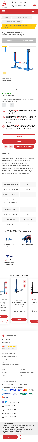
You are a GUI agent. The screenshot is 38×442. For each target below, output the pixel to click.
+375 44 (20, 2)
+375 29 (13, 402)
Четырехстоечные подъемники (11, 364)
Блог (21, 375)
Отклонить (27, 437)
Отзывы (4, 378)
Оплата (19, 117)
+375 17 (20, 5)
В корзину (19, 136)
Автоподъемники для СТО (9, 359)
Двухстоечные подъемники (10, 362)
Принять (10, 437)
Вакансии (22, 369)
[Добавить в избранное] (6, 147)
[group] (22, 60)
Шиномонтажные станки (9, 353)
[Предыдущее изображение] (31, 288)
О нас (3, 375)
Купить (19, 141)
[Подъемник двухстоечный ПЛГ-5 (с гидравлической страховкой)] (19, 288)
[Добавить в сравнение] (11, 147)
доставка (15, 110)
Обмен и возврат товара (27, 372)
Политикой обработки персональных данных (18, 426)
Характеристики (28, 40)
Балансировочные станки (9, 356)
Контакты (22, 378)
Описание (10, 40)
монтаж (17, 125)
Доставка (4, 372)
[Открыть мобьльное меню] (3, 11)
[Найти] (28, 11)
